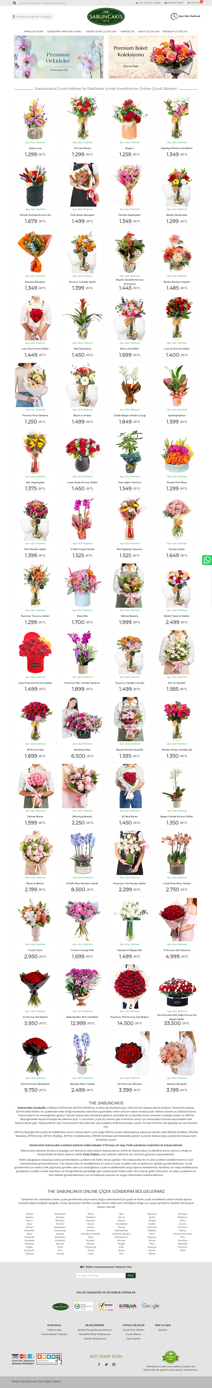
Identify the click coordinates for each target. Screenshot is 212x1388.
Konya (152, 1240)
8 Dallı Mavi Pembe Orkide (82, 883)
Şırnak (152, 1250)
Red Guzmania (82, 348)
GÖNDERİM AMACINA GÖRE (64, 31)
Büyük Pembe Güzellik (129, 749)
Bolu (29, 1223)
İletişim (162, 1329)
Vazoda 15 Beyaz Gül (129, 950)
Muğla (121, 1243)
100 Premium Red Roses (35, 1083)
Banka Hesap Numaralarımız (95, 1329)
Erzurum (182, 1227)
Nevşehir (182, 1243)
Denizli (29, 1227)
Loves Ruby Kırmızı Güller (82, 482)
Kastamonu (121, 1237)
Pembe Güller (177, 549)
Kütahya (182, 1240)
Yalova (152, 1253)
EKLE (131, 1275)
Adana (29, 1213)
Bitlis (183, 1220)
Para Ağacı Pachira (129, 482)
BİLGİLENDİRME (94, 1325)
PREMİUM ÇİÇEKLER (175, 31)
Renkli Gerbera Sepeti (177, 281)
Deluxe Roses (35, 816)
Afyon (90, 1213)
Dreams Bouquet (35, 281)
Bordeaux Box (82, 749)
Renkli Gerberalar (176, 214)
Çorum (182, 1223)
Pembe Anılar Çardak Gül (177, 749)
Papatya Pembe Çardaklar (177, 148)
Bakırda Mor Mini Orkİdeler (82, 1016)
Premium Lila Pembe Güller (129, 883)
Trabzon (29, 1253)
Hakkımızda (54, 1329)
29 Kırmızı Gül (35, 749)
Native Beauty (129, 615)
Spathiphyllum (177, 415)
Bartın (29, 1220)
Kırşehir (90, 1240)
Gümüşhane (121, 1230)
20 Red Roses (130, 816)
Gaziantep (60, 1230)
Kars (90, 1237)
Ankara (29, 1217)
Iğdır (29, 1233)
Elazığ (121, 1227)
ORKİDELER (127, 31)
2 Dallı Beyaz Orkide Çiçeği (130, 415)
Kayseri (152, 1237)
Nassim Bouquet (177, 1083)
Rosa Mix (82, 615)
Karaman (60, 1237)
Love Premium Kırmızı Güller (35, 682)
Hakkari (152, 1230)
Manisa (60, 1243)
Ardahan (91, 1217)
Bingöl (152, 1220)
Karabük (29, 1237)
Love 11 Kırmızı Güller (177, 348)
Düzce (90, 1227)
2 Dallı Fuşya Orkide (82, 549)
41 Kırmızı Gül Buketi (35, 1016)
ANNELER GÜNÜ (34, 31)
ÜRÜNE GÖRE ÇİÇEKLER (100, 31)
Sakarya (152, 1246)
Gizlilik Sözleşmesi (95, 1338)
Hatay (182, 1230)
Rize (121, 1246)
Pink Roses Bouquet (82, 214)
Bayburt (90, 1220)
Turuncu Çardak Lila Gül (129, 682)
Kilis (182, 1237)
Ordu (60, 1246)
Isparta (60, 1233)
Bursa (90, 1223)
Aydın (152, 1217)
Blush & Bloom (35, 883)
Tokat (183, 1250)
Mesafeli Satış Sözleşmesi (95, 1334)
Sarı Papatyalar (35, 482)
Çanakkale (121, 1223)
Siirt (60, 1250)
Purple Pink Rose (177, 482)
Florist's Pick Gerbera (35, 415)
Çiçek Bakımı (134, 1334)
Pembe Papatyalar (130, 214)
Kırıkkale (29, 1240)
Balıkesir (182, 1217)
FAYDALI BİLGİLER (133, 1325)
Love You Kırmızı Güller (35, 348)
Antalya (60, 1217)
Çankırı (152, 1223)
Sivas (121, 1250)
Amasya (182, 1213)
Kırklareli (60, 1240)
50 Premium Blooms (129, 1083)
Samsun (182, 1246)
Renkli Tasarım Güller (176, 615)
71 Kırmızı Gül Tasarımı (176, 950)
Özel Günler (134, 1338)
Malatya (29, 1243)
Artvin (121, 1217)
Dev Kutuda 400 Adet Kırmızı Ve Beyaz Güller (176, 1017)
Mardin (91, 1243)
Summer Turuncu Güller (35, 615)
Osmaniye (90, 1246)
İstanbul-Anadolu (90, 1233)
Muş (152, 1243)
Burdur (60, 1223)
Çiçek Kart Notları (134, 1329)
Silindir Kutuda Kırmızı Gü (35, 214)
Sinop (91, 1250)
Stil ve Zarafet (177, 682)
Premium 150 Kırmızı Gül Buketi (129, 1016)
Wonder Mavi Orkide (82, 1083)
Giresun (90, 1230)
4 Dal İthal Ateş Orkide (177, 883)
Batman (60, 1220)
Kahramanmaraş (182, 1233)
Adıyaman (60, 1213)
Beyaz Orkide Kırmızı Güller (176, 816)
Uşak (91, 1253)
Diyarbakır (60, 1227)
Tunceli (60, 1253)
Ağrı (121, 1213)
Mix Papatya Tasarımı (129, 549)
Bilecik (121, 1220)
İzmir (152, 1233)
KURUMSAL (54, 1325)
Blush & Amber (82, 415)
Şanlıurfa (29, 1250)
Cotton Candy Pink (82, 950)
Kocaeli (121, 1240)
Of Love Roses (82, 148)
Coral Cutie (35, 950)
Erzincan (152, 1227)
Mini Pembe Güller (35, 549)
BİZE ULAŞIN (163, 1325)
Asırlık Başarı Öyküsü (54, 1334)
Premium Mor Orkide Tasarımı (82, 682)
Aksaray (152, 1213)
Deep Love (35, 148)
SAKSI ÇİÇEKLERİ (148, 31)
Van (121, 1253)
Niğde (29, 1246)
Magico (129, 148)
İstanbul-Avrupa (121, 1233)
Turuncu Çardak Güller (82, 281)
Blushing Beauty (82, 816)
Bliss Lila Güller (129, 348)
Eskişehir (29, 1230)
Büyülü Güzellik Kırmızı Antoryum (129, 281)
